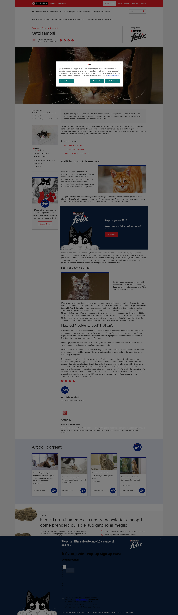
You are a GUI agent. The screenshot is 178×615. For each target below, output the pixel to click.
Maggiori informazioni (113, 75)
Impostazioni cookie (66, 81)
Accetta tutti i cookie (112, 81)
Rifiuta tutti (96, 81)
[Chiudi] (120, 64)
